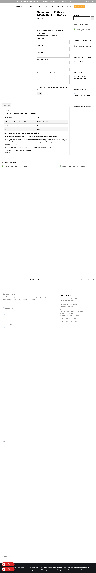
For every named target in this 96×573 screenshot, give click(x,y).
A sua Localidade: (42, 66)
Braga (85, 1)
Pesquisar (76, 15)
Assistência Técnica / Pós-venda (24, 1)
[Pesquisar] (92, 18)
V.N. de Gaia (91, 1)
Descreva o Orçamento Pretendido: (46, 73)
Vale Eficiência (44, 1)
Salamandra (17, 136)
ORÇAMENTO (79, 7)
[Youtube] (11, 1)
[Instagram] (9, 1)
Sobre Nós (61, 1)
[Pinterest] (13, 1)
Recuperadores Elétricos (50, 97)
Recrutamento (53, 1)
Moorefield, (29, 136)
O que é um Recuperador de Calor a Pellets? (83, 41)
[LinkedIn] (7, 1)
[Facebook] (3, 1)
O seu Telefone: (41, 52)
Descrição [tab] (7, 105)
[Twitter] (5, 1)
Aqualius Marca (78, 73)
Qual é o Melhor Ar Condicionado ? (83, 57)
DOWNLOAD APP (69, 1)
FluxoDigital (60, 571)
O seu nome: (40, 38)
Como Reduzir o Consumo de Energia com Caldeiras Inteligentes (83, 105)
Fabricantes (36, 1)
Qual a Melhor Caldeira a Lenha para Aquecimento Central (82, 89)
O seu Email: (40, 45)
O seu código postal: (42, 59)
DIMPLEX (63, 97)
